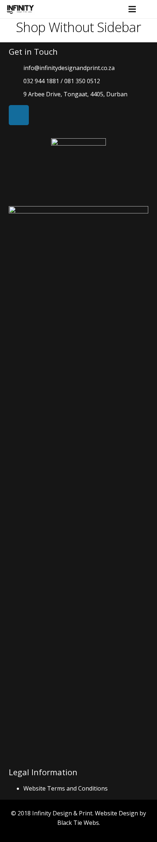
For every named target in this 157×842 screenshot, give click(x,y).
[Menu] (132, 9)
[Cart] (148, 9)
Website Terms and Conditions (65, 788)
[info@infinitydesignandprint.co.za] (16, 68)
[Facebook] (19, 115)
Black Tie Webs (78, 823)
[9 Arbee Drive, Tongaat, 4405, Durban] (16, 94)
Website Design (116, 813)
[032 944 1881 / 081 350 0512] (16, 81)
